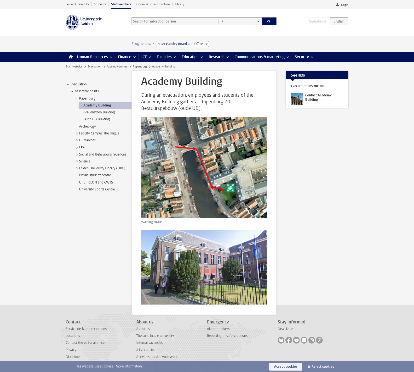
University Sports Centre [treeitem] (97, 189)
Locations (73, 335)
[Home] (70, 57)
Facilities (164, 56)
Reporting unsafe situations (227, 335)
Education (190, 56)
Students (100, 4)
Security (302, 56)
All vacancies (145, 350)
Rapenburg (140, 66)
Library (179, 4)
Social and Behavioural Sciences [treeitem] (102, 154)
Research (216, 56)
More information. (129, 366)
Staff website (74, 66)
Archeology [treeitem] (87, 126)
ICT (144, 56)
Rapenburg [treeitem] (87, 98)
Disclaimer (73, 357)
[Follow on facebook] (288, 340)
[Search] (269, 21)
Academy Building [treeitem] (97, 105)
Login (344, 5)
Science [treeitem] (84, 161)
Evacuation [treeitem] (78, 84)
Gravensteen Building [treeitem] (99, 112)
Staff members (121, 4)
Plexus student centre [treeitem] (95, 175)
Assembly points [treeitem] (87, 91)
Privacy (71, 350)
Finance (124, 56)
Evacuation (94, 66)
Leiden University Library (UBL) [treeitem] (102, 168)
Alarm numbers (218, 329)
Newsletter (286, 329)
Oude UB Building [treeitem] (96, 119)
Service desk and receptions (86, 329)
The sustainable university (155, 335)
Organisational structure (153, 4)
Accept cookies (285, 366)
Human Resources (92, 56)
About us (143, 329)
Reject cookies (322, 366)
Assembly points (117, 66)
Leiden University (77, 4)
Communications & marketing (260, 56)
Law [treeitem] (82, 147)
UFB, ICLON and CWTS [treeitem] (96, 182)
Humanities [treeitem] (87, 140)
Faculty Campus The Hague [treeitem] (99, 133)
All (223, 21)
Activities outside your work (157, 357)
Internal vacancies (149, 342)
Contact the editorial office (85, 342)
